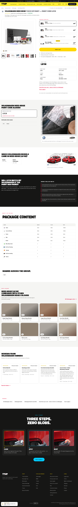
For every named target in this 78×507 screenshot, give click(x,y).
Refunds (65, 485)
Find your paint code (31, 4)
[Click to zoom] (19, 36)
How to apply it (42, 89)
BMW (37, 479)
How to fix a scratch (54, 483)
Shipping (65, 483)
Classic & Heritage (25, 483)
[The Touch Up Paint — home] (4, 4)
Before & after (53, 490)
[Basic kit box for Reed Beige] (3, 56)
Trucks (23, 488)
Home (2, 8)
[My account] (63, 4)
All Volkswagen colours (7, 401)
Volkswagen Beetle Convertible (30, 401)
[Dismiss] (74, 1)
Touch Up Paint (13, 4)
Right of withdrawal (68, 481)
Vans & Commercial (26, 485)
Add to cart (58, 49)
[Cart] (66, 4)
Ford (37, 485)
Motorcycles (24, 481)
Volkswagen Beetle (18, 401)
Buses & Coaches (25, 490)
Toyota (37, 481)
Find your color (72, 4)
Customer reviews (47, 4)
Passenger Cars (25, 479)
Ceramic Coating (22, 4)
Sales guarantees (53, 492)
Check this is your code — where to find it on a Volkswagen (51, 87)
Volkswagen (14, 8)
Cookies (65, 490)
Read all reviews (5, 385)
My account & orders (54, 476)
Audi (4, 274)
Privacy (65, 488)
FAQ (53, 4)
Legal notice (66, 476)
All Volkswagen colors (70, 299)
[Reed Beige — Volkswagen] (8, 56)
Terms (65, 479)
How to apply (39, 4)
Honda (37, 483)
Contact (51, 495)
